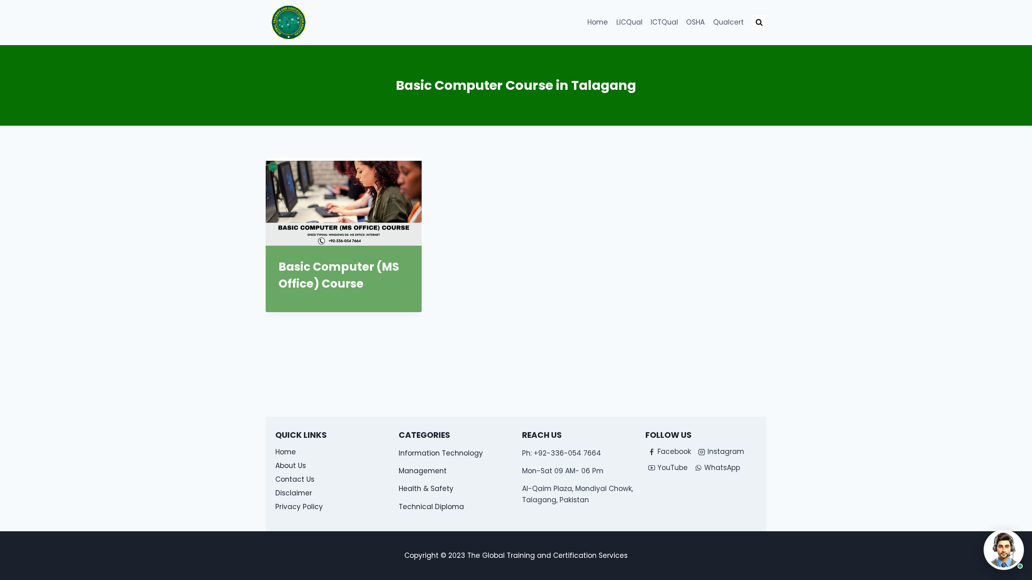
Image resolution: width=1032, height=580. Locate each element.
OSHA (695, 22)
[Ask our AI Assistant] (1004, 550)
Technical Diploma (431, 507)
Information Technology (441, 453)
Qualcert (728, 22)
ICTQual (664, 22)
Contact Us (294, 479)
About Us (290, 465)
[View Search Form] (759, 22)
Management (423, 471)
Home (597, 22)
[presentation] (344, 202)
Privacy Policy (299, 507)
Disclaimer (293, 493)
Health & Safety (426, 488)
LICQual (629, 22)
